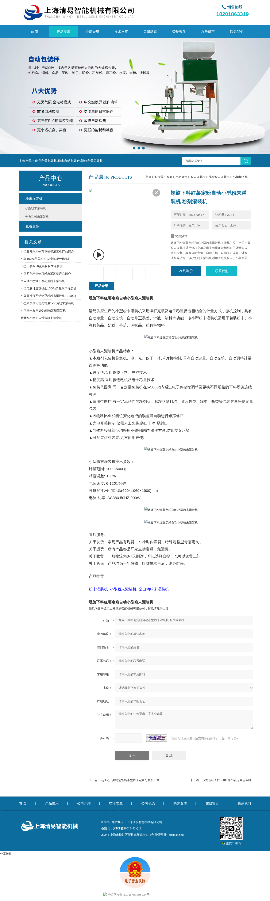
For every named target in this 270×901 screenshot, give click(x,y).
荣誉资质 (179, 32)
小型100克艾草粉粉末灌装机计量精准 (45, 259)
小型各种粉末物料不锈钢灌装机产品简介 (47, 251)
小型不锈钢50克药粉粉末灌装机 (41, 266)
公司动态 (150, 32)
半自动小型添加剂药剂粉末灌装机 (43, 281)
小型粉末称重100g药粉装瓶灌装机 (43, 310)
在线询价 (186, 271)
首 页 (34, 32)
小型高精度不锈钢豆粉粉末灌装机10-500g (48, 295)
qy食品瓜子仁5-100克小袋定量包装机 (226, 780)
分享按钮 (6, 853)
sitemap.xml (176, 834)
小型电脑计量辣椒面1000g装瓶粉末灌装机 (48, 288)
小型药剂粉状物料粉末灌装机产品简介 (46, 273)
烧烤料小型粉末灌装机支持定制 (41, 318)
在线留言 (208, 32)
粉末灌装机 (198, 177)
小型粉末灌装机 (219, 177)
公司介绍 (92, 32)
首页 (169, 177)
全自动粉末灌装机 (37, 216)
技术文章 (121, 32)
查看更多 (32, 226)
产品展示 (63, 32)
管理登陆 (161, 834)
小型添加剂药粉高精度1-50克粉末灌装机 (47, 303)
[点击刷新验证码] (156, 738)
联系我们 (237, 32)
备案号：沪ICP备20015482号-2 (121, 828)
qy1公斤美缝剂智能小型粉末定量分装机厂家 (130, 780)
